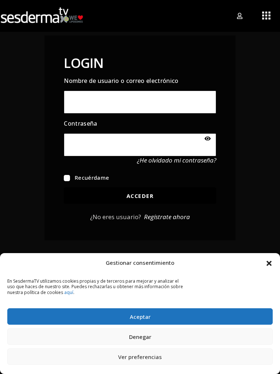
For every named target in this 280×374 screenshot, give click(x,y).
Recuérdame (91, 177)
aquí (68, 292)
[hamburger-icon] (266, 16)
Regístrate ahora (167, 217)
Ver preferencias (140, 356)
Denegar (140, 336)
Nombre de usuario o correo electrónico (121, 81)
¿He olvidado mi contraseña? (176, 160)
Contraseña (80, 123)
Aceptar (140, 316)
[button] (269, 262)
